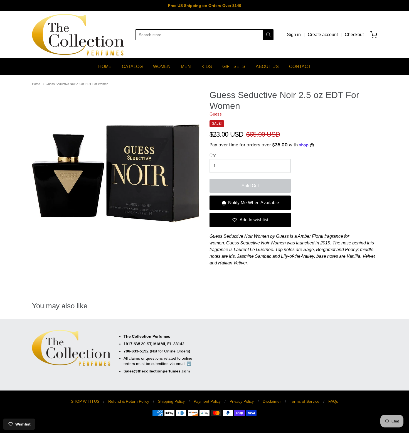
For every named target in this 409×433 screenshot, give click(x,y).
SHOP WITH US (85, 401)
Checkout (354, 34)
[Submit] (268, 34)
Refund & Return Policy (128, 401)
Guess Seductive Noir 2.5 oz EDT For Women (77, 84)
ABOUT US (267, 66)
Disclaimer (272, 401)
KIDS (206, 66)
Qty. (213, 155)
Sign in (294, 34)
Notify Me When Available (253, 202)
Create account (323, 34)
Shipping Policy (171, 401)
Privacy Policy (242, 401)
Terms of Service (304, 401)
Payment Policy (207, 401)
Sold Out (250, 185)
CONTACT (300, 66)
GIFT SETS (233, 66)
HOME (105, 66)
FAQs (333, 401)
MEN (186, 66)
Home (36, 84)
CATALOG (132, 66)
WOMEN (162, 66)
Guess (216, 114)
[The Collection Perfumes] (78, 35)
